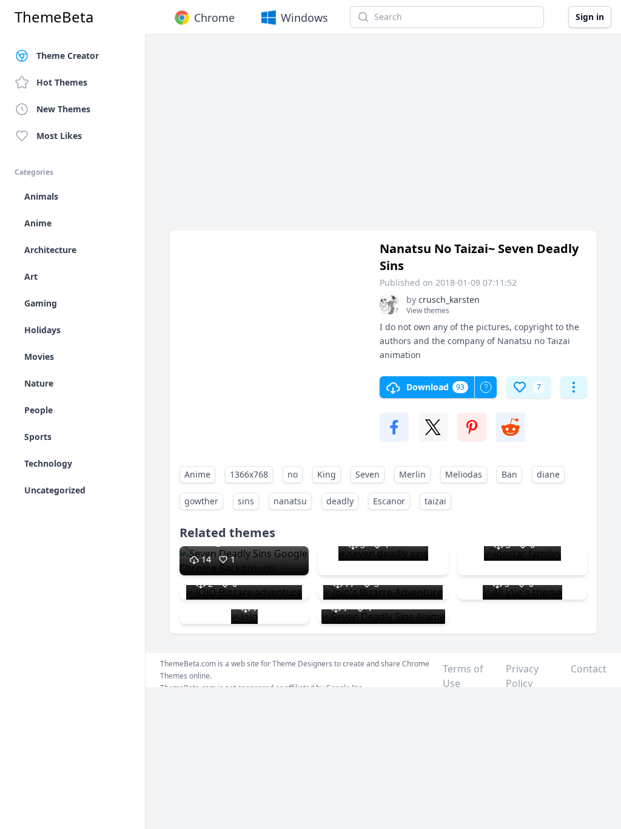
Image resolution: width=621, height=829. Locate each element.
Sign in (590, 16)
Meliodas (463, 474)
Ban (509, 474)
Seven (367, 474)
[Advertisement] (383, 138)
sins (246, 501)
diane (548, 474)
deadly (340, 501)
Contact (588, 668)
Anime (197, 474)
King (326, 474)
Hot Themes (61, 82)
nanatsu (290, 501)
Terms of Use (463, 676)
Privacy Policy (522, 676)
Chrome (214, 17)
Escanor (389, 501)
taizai (435, 501)
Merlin (412, 474)
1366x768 (249, 474)
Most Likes (59, 135)
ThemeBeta (54, 17)
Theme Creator (67, 55)
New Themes (63, 109)
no (292, 474)
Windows (304, 17)
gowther (201, 501)
